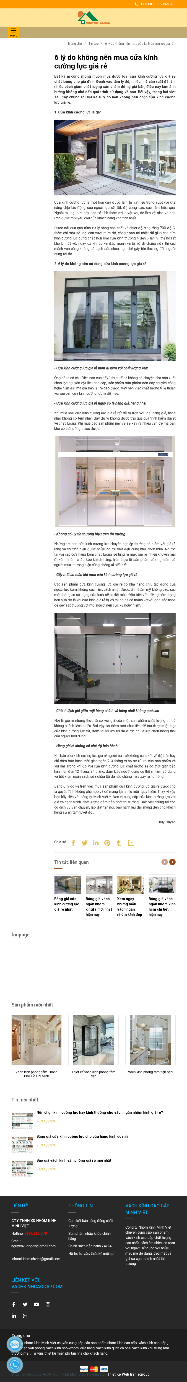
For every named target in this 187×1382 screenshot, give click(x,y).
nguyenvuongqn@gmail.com (33, 1246)
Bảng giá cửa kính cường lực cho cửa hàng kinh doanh (82, 1136)
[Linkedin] (96, 842)
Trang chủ (77, 43)
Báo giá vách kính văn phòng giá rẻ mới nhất (73, 1160)
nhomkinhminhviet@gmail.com (36, 1259)
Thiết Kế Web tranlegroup (128, 1374)
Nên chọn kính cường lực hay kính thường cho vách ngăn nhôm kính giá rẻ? (99, 1112)
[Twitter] (84, 842)
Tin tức (95, 43)
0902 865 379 (165, 4)
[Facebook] (73, 842)
